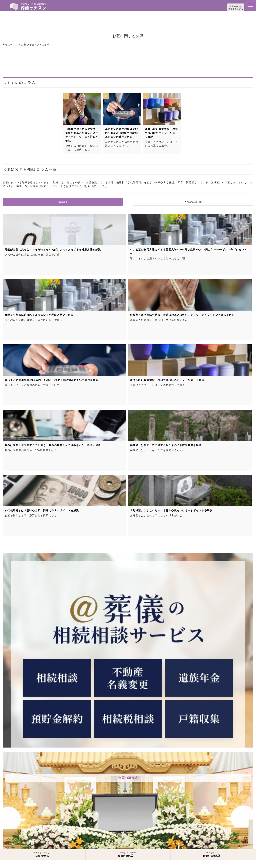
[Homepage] (28, 4)
